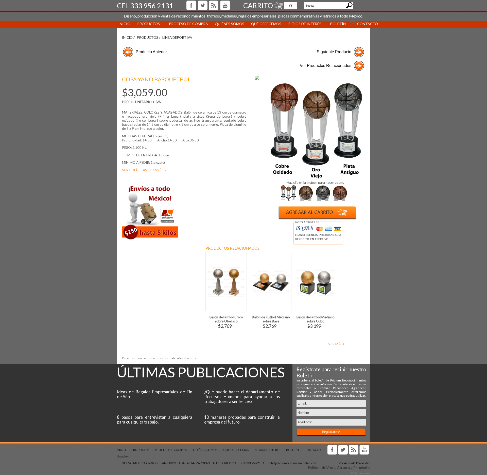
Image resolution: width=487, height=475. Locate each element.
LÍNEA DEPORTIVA (177, 37)
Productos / (148, 37)
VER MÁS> (336, 344)
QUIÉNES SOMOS (229, 24)
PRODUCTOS (148, 24)
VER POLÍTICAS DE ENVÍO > (144, 170)
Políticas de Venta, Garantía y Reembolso (339, 468)
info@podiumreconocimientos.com (293, 463)
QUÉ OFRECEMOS (266, 24)
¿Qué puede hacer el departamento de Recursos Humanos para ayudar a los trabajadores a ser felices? (242, 396)
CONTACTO (367, 24)
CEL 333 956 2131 (145, 6)
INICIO (124, 24)
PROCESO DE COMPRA (188, 24)
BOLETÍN (338, 24)
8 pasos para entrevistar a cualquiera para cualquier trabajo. (155, 419)
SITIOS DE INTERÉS (267, 450)
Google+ (123, 456)
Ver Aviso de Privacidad (354, 463)
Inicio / (128, 37)
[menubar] (243, 24)
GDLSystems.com (360, 473)
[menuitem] (123, 24)
